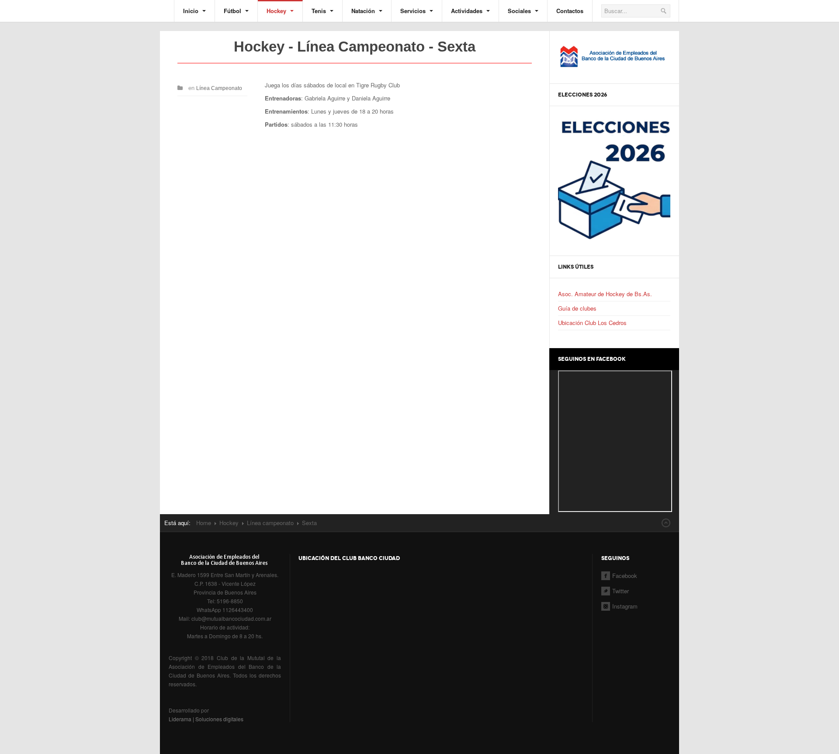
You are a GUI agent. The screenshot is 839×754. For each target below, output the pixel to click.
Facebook (624, 575)
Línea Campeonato (219, 88)
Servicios (413, 11)
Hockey (277, 11)
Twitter (620, 591)
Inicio (191, 11)
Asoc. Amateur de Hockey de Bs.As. (605, 294)
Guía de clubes (577, 308)
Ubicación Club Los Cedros (592, 322)
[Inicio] (614, 54)
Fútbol (233, 11)
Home (203, 523)
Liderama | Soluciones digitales (206, 719)
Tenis (320, 11)
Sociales (520, 11)
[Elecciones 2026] (614, 178)
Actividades (467, 11)
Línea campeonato (270, 523)
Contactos (569, 11)
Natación (364, 11)
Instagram (625, 606)
